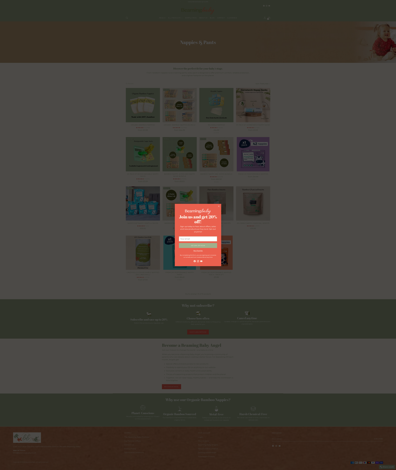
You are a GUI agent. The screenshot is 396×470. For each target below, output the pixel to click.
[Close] (218, 206)
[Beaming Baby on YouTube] (201, 261)
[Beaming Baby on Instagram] (198, 261)
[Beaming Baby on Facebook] (194, 261)
